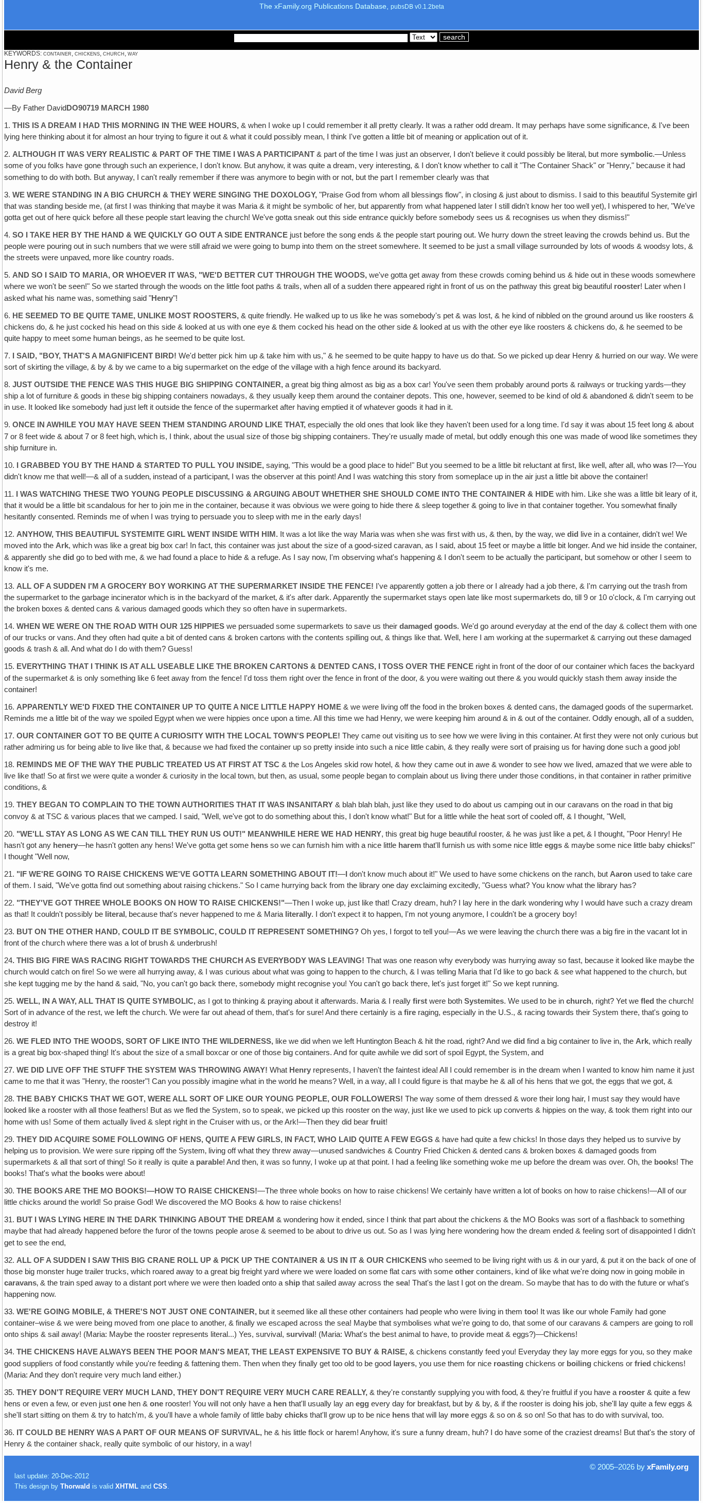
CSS (160, 1486)
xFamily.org (668, 1467)
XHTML (126, 1486)
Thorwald (75, 1486)
